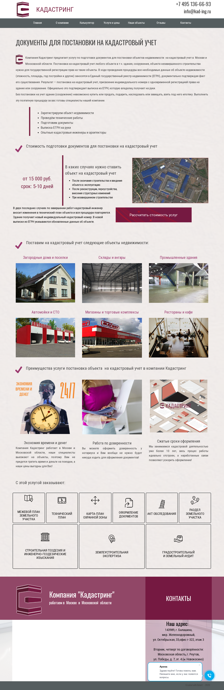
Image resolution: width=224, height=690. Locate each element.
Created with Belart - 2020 (198, 685)
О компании (62, 22)
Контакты (185, 22)
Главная (37, 22)
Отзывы (161, 22)
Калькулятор (87, 22)
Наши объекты (136, 22)
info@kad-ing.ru (197, 11)
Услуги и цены (112, 22)
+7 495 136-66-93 (193, 4)
